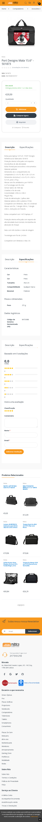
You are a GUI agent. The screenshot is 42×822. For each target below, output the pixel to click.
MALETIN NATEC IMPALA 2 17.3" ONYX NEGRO (30, 487)
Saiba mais (34, 816)
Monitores (5, 746)
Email (7, 440)
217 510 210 (16, 655)
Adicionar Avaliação (14, 452)
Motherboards (7, 743)
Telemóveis (6, 716)
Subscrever (32, 631)
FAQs (3, 785)
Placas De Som (7, 732)
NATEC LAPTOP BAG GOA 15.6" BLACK (10, 487)
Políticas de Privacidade (10, 781)
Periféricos (5, 757)
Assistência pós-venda (9, 802)
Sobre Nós (5, 774)
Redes (4, 764)
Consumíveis (6, 726)
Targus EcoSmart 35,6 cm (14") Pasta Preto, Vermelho (30, 564)
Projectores (6, 705)
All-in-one (5, 739)
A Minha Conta (7, 795)
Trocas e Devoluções (9, 806)
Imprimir (22, 122)
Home (4, 9)
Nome (7, 430)
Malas (3, 57)
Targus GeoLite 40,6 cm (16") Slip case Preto (30, 525)
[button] (25, 2)
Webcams (5, 736)
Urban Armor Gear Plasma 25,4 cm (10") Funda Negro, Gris (10, 564)
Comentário (9, 416)
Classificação (9, 408)
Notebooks (6, 709)
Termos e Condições (9, 778)
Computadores (18, 9)
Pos (3, 698)
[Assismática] (12, 3)
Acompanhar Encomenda (11, 799)
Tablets (4, 719)
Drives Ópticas (7, 695)
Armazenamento (8, 750)
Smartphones (6, 723)
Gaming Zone (6, 753)
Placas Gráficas (7, 702)
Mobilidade (6, 760)
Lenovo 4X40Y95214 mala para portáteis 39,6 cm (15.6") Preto (10, 525)
